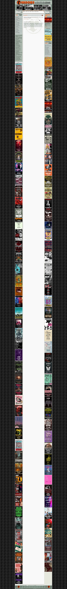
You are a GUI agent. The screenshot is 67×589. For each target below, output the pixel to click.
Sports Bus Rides (50, 43)
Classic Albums (18, 57)
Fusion (18, 60)
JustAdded (17, 15)
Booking (24, 588)
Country (30, 25)
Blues (40, 23)
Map (29, 588)
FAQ (32, 588)
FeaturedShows (20, 15)
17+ (16, 55)
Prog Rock (17, 44)
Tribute (33, 25)
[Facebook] (45, 14)
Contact (31, 588)
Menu (24, 11)
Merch (31, 11)
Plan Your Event (26, 588)
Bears (16, 38)
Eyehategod (17, 29)
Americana (33, 24)
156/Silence (17, 31)
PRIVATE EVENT (36, 11)
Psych (16, 47)
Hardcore (41, 24)
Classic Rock (27, 25)
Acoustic (17, 39)
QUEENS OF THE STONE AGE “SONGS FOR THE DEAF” (47, 24)
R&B (39, 24)
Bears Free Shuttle (18, 50)
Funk (31, 24)
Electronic (17, 59)
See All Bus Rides (47, 56)
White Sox (17, 48)
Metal (28, 23)
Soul (21, 37)
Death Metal (28, 24)
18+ (19, 37)
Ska (16, 51)
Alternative (18, 41)
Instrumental (17, 42)
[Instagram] (48, 14)
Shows (27, 11)
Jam (21, 38)
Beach (33, 11)
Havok (16, 21)
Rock (25, 23)
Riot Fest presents (18, 46)
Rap (42, 23)
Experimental (40, 25)
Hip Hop (37, 23)
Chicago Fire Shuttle (19, 54)
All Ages (17, 58)
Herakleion (17, 26)
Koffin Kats (17, 17)
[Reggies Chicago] (25, 4)
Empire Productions (19, 52)
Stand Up (37, 24)
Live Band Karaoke (18, 56)
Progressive (25, 27)
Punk (30, 23)
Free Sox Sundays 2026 (17, 49)
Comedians (18, 38)
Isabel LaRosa (17, 24)
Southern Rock (36, 25)
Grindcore (17, 53)
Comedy (25, 24)
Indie (20, 48)
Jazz (16, 60)
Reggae (18, 51)
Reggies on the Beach (19, 35)
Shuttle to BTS (47, 49)
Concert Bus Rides (46, 43)
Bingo (24, 25)
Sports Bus (34, 23)
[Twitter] (47, 14)
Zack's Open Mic (17, 37)
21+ (20, 49)
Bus (28, 11)
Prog (19, 58)
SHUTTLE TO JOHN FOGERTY (48, 54)
